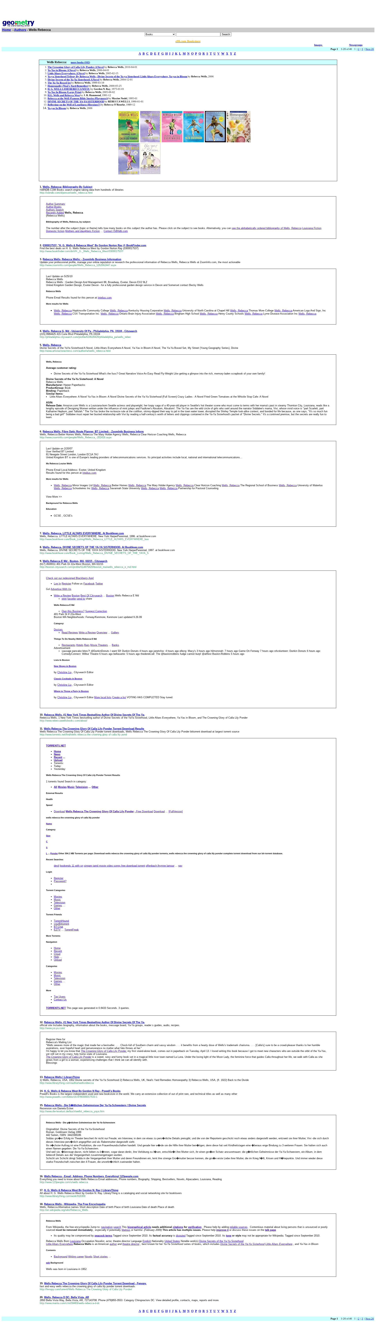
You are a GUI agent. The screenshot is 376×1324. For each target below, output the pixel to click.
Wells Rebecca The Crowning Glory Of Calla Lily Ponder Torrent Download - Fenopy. (95, 1283)
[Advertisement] (188, 10)
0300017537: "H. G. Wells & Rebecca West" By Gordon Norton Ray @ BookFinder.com (94, 245)
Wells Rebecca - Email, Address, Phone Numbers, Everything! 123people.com (91, 1176)
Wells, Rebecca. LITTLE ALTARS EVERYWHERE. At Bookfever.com (83, 533)
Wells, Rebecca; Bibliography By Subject (67, 186)
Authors (20, 30)
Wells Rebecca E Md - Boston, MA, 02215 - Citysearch (75, 561)
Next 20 (369, 49)
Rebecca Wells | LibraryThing (62, 1077)
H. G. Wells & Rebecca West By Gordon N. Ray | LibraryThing (81, 1190)
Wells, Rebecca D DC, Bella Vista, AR (66, 1297)
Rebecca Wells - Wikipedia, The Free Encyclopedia (74, 1204)
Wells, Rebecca (52, 345)
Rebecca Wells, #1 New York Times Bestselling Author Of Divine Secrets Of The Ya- (94, 714)
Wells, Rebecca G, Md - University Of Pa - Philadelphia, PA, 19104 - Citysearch (90, 331)
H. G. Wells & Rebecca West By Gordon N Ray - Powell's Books (82, 1091)
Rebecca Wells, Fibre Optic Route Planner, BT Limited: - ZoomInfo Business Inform (93, 431)
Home (6, 30)
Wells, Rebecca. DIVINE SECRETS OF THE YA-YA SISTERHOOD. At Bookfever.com (93, 547)
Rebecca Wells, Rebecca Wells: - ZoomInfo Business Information (82, 259)
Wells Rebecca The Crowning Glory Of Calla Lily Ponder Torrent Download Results (94, 728)
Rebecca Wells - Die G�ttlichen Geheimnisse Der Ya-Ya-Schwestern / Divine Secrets (95, 1105)
